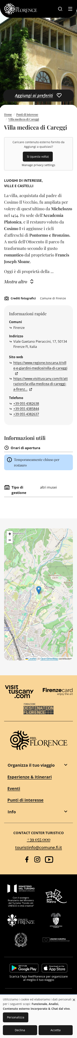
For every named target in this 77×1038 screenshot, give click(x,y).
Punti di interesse (27, 114)
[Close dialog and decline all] (74, 997)
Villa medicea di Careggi (23, 119)
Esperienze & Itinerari (29, 777)
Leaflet (32, 658)
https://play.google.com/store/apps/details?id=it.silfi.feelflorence (24, 968)
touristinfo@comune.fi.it (38, 847)
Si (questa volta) (38, 156)
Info (12, 812)
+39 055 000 (38, 839)
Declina (20, 1030)
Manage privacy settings (38, 165)
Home (8, 114)
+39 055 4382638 (26, 403)
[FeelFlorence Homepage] (20, 9)
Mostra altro (15, 281)
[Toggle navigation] (70, 9)
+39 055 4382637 (26, 414)
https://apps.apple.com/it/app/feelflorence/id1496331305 (54, 968)
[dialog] (38, 1016)
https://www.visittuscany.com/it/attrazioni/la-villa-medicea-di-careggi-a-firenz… (40, 383)
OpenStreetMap (49, 658)
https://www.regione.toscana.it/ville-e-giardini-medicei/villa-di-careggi (40, 365)
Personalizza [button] (15, 1017)
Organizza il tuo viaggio (31, 765)
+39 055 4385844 (26, 408)
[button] (38, 590)
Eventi (13, 788)
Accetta (56, 1030)
